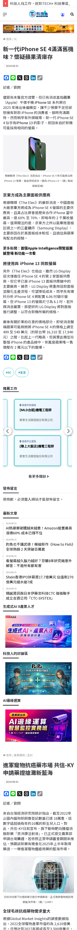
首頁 (9, 39)
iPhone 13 (24, 122)
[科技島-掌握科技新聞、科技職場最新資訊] (38, 14)
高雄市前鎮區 (28, 405)
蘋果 (66, 97)
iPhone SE (43, 102)
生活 (23, 372)
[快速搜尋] (72, 15)
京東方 (15, 207)
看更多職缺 (37, 476)
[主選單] (5, 15)
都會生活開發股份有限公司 (36, 420)
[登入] (63, 16)
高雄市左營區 (28, 441)
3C (15, 39)
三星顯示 (28, 227)
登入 (27, 499)
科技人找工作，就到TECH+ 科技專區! (40, 3)
